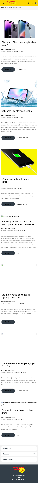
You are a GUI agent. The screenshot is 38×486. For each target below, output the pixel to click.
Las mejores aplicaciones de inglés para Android (15, 296)
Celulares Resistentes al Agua (16, 111)
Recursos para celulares (8, 49)
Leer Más (8, 69)
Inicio (2, 7)
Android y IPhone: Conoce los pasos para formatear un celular (17, 223)
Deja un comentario (23, 69)
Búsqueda (28, 3)
